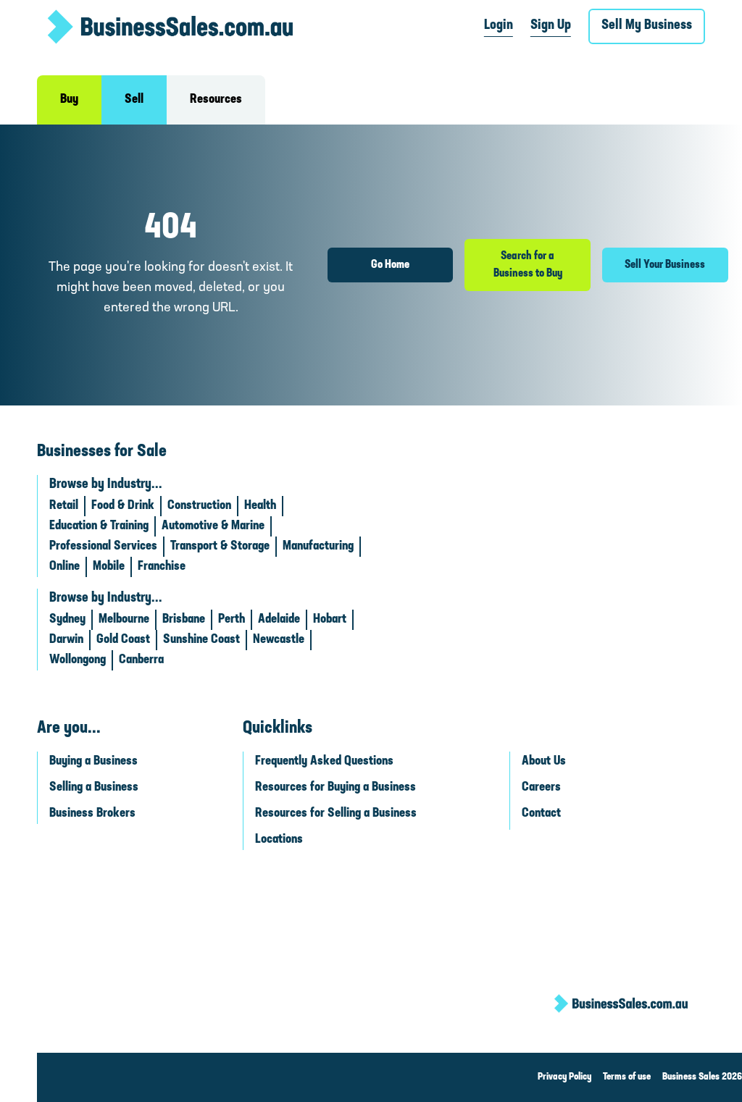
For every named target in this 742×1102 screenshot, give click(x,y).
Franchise (162, 566)
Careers (541, 787)
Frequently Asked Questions (324, 761)
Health (260, 506)
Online (64, 566)
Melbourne (124, 619)
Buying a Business (93, 761)
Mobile (109, 566)
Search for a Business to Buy (527, 265)
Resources (216, 99)
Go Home (390, 265)
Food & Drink (122, 506)
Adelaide (279, 619)
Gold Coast (123, 640)
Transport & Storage (220, 546)
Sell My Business (646, 26)
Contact (541, 813)
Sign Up (550, 26)
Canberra (141, 660)
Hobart (329, 619)
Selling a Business (93, 787)
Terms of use (627, 1077)
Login (498, 26)
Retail (63, 506)
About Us (544, 761)
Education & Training (99, 526)
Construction (199, 506)
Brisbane (183, 619)
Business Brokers (92, 813)
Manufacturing (318, 546)
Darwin (66, 640)
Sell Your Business (665, 265)
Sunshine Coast (201, 640)
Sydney (67, 619)
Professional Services (103, 546)
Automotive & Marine (213, 526)
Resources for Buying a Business (335, 787)
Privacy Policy (564, 1077)
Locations (279, 839)
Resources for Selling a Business (336, 813)
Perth (231, 619)
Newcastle (278, 640)
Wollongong (77, 660)
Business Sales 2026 (702, 1077)
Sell (134, 99)
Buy (69, 99)
